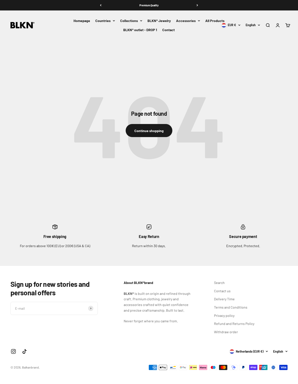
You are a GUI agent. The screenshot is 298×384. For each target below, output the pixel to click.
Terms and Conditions (230, 307)
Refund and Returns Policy (234, 323)
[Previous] (100, 5)
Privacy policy (224, 315)
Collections (129, 21)
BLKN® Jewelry (159, 21)
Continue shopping (149, 131)
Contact (168, 30)
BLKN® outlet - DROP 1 (140, 30)
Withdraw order (226, 332)
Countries (103, 21)
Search (219, 282)
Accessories (186, 21)
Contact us (222, 291)
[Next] (197, 5)
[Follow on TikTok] (24, 351)
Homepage (82, 21)
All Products (214, 21)
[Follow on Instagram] (13, 351)
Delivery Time (224, 299)
